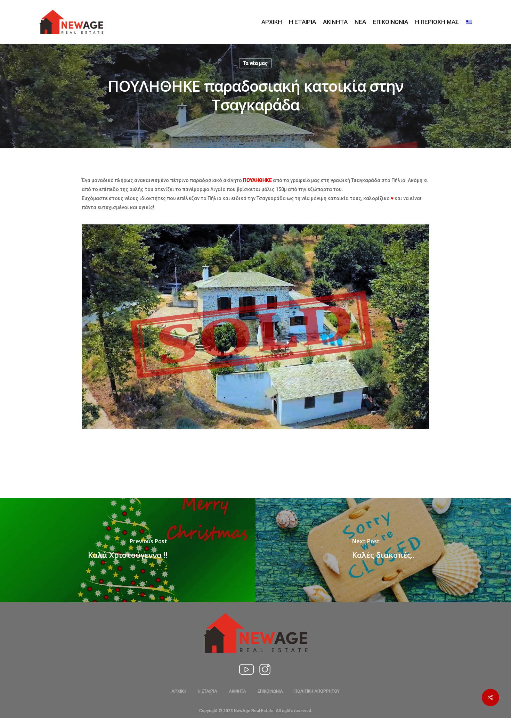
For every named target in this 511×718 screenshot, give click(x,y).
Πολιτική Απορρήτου (317, 691)
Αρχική (271, 22)
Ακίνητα (335, 22)
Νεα (360, 22)
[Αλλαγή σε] (469, 22)
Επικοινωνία (390, 22)
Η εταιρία (302, 22)
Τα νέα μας (255, 63)
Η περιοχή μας (437, 22)
